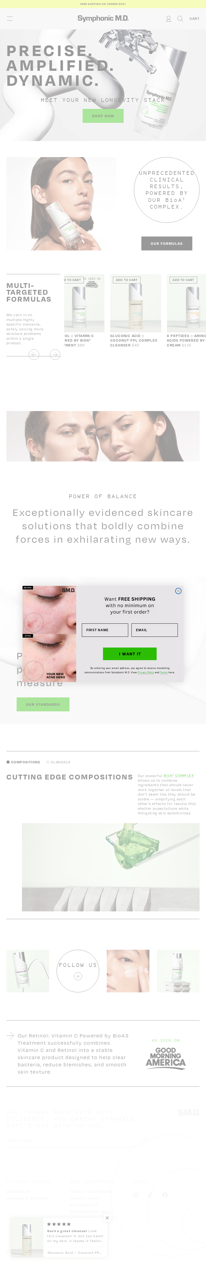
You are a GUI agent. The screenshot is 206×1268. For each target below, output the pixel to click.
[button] (130, 654)
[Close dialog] (178, 591)
